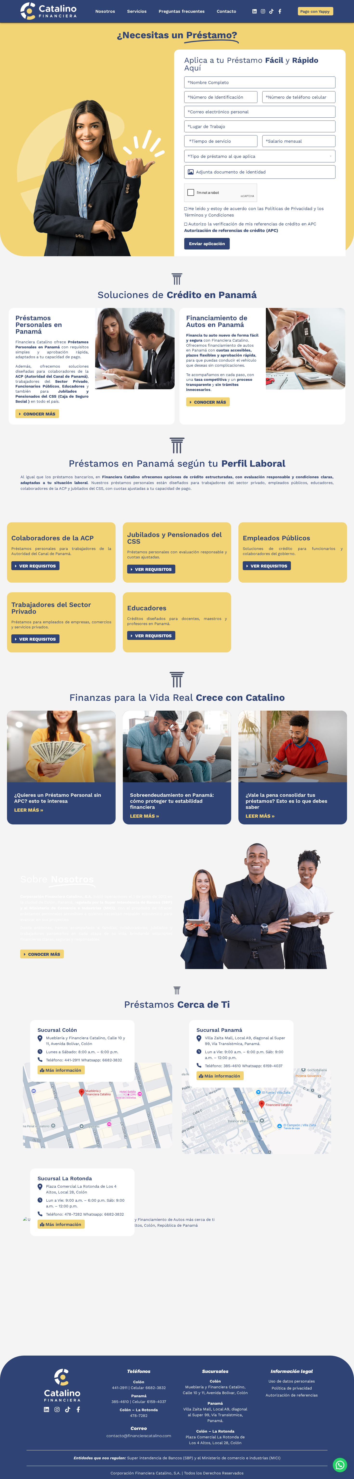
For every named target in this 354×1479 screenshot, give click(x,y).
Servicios (137, 11)
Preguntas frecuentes (182, 11)
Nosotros (105, 11)
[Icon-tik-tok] (271, 11)
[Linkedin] (254, 11)
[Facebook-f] (279, 11)
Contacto (226, 11)
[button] (340, 1465)
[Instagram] (263, 11)
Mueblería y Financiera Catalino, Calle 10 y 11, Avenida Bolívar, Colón (215, 1387)
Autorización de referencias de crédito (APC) (231, 230)
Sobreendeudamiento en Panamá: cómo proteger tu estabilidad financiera (172, 801)
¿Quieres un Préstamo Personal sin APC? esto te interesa (57, 798)
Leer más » (28, 810)
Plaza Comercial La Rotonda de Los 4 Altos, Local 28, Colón (215, 1437)
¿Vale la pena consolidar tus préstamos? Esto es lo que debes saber (286, 801)
